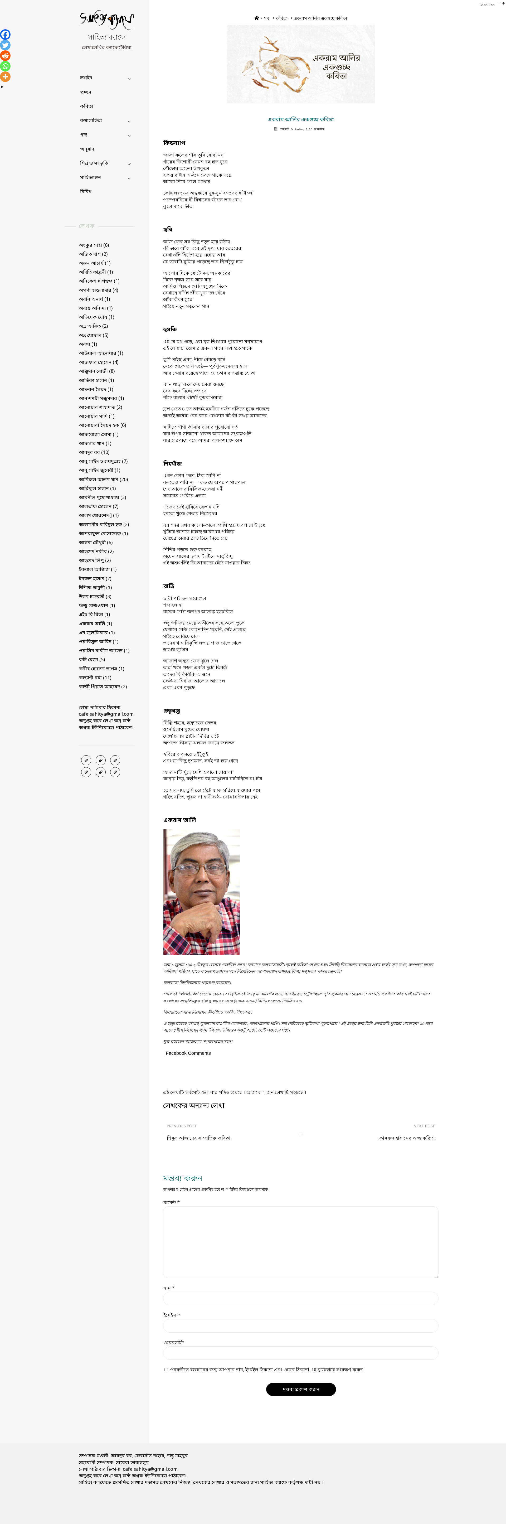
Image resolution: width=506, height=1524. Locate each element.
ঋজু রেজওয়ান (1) (97, 606)
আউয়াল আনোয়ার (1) (101, 353)
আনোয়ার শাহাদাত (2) (100, 407)
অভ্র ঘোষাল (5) (93, 335)
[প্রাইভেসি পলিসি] (101, 772)
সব (266, 19)
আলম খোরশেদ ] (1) (99, 515)
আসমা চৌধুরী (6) (96, 543)
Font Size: (487, 5)
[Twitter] (5, 45)
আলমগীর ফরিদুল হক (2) (104, 525)
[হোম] (115, 772)
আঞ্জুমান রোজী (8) (97, 371)
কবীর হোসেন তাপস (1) (101, 669)
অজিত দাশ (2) (93, 254)
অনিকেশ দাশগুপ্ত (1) (99, 281)
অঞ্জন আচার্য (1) (94, 263)
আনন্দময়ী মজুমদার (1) (101, 398)
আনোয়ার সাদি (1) (96, 416)
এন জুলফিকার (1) (97, 633)
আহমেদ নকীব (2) (96, 552)
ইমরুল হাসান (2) (95, 579)
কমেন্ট (171, 1203)
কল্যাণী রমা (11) (95, 678)
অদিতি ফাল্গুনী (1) (96, 272)
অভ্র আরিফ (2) (93, 326)
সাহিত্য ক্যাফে (106, 37)
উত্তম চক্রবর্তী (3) (95, 597)
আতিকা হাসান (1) (96, 381)
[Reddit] (5, 55)
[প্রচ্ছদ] (86, 760)
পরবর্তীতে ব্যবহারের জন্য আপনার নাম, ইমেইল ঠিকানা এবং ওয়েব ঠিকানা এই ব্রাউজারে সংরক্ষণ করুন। (267, 1370)
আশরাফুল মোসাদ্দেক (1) (103, 534)
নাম (169, 1288)
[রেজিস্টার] (115, 760)
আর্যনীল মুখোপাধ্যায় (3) (102, 498)
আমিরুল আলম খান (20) (103, 480)
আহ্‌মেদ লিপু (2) (95, 561)
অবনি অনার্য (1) (94, 299)
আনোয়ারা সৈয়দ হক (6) (102, 425)
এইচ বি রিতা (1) (94, 615)
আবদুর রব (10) (94, 452)
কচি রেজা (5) (92, 660)
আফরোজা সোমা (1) (98, 435)
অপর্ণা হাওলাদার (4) (98, 290)
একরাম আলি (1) (95, 624)
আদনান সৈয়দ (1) (96, 389)
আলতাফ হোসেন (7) (98, 507)
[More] (5, 76)
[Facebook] (5, 34)
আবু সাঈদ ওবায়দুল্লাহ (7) (103, 461)
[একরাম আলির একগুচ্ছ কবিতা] (301, 64)
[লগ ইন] (101, 760)
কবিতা (282, 19)
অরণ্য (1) (88, 344)
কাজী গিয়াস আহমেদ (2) (103, 687)
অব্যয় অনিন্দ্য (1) (96, 308)
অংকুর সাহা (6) (94, 245)
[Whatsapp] (5, 66)
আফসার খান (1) (95, 444)
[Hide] (2, 87)
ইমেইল (172, 1315)
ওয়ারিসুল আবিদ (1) (98, 642)
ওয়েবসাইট (173, 1343)
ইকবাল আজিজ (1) (97, 570)
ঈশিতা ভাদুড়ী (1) (95, 588)
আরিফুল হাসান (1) (97, 489)
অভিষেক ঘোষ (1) (96, 317)
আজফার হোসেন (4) (98, 362)
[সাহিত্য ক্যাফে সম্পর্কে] (86, 772)
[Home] (257, 19)
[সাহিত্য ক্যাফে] (107, 21)
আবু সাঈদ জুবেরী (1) (99, 470)
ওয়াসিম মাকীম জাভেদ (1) (104, 651)
